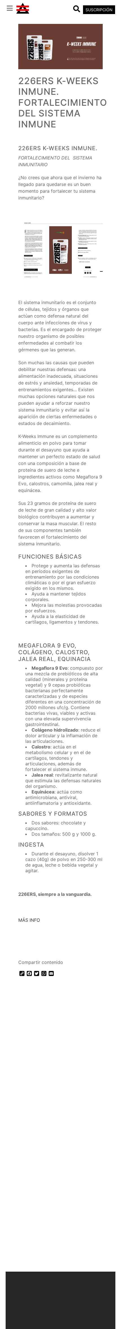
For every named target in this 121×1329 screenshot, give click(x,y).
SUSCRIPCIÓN (99, 9)
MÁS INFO (29, 920)
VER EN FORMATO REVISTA (51, 948)
